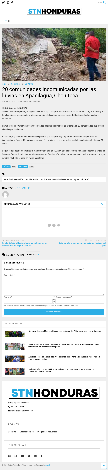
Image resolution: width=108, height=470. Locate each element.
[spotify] (9, 456)
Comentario (9, 275)
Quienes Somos (27, 432)
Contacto (12, 432)
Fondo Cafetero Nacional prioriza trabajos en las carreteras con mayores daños (24, 244)
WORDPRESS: (33, 254)
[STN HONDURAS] (54, 14)
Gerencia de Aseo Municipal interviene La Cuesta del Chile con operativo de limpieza (64, 331)
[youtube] (22, 456)
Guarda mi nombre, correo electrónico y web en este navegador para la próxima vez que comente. (41, 302)
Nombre (8, 297)
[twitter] (3, 2)
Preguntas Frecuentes (47, 432)
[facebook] (12, 2)
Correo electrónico (63, 297)
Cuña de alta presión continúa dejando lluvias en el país (82, 244)
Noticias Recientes (14, 324)
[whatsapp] (15, 456)
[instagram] (8, 2)
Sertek (47, 465)
